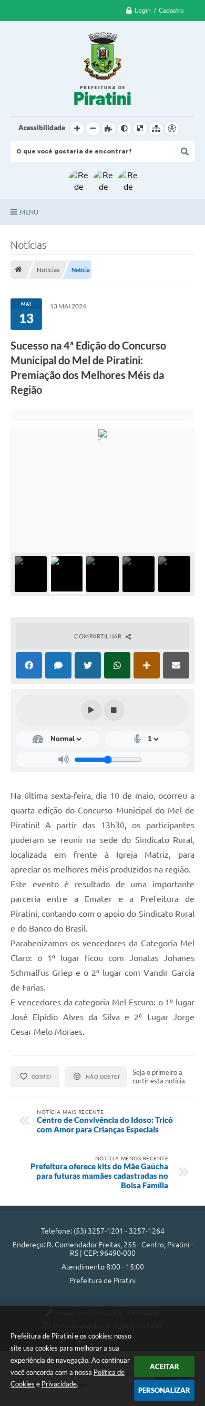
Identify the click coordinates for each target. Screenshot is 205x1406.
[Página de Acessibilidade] (172, 128)
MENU (28, 212)
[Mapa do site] (156, 128)
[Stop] (114, 710)
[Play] (91, 710)
